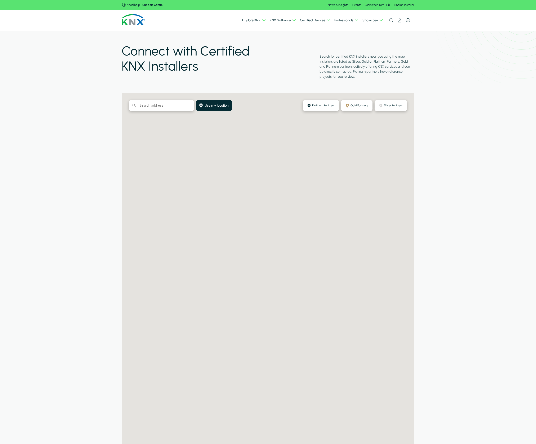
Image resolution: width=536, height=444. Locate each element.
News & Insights (338, 5)
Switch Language (408, 20)
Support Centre (152, 5)
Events (356, 5)
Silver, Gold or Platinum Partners (375, 61)
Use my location (217, 105)
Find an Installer (404, 5)
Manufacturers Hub (377, 5)
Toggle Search (391, 20)
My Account (400, 20)
